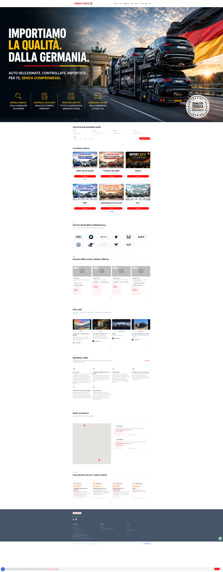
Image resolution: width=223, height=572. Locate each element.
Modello (94, 130)
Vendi (120, 3)
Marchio (74, 130)
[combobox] (82, 133)
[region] (111, 282)
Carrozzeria (114, 130)
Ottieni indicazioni (132, 434)
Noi (149, 3)
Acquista (116, 3)
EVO (128, 532)
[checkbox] (73, 139)
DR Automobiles (130, 530)
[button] (99, 460)
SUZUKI (128, 534)
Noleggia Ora (126, 3)
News (146, 3)
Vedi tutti (147, 360)
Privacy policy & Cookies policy (52, 569)
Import (132, 3)
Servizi (142, 3)
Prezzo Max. (134, 130)
